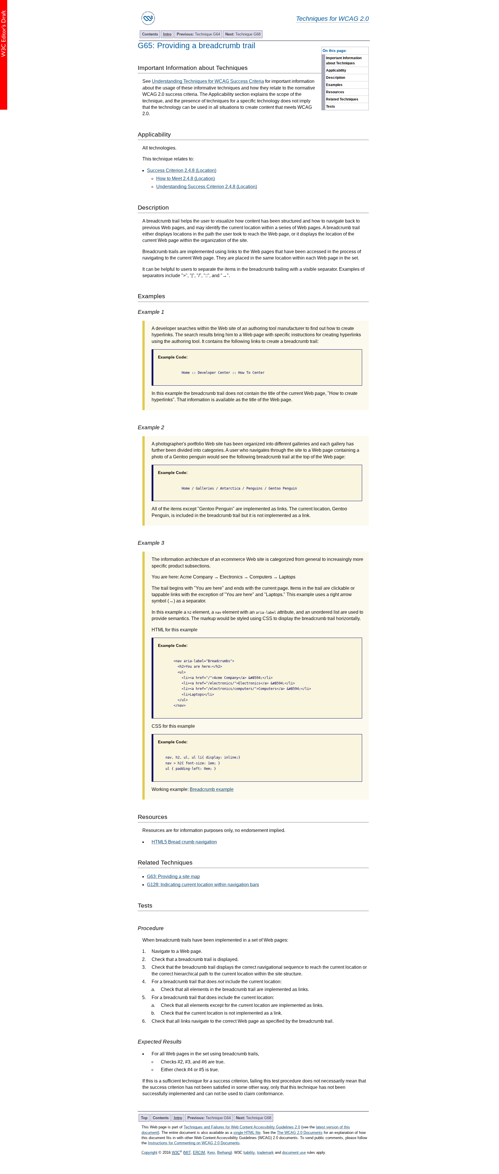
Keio (211, 1152)
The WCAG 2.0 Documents (300, 1132)
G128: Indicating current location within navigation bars (203, 884)
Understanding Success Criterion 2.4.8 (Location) (206, 186)
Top (144, 1118)
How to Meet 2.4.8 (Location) (185, 178)
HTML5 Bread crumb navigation (184, 841)
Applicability (336, 70)
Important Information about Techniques (344, 60)
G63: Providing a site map (173, 876)
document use (294, 1152)
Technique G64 (198, 34)
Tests (330, 106)
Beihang (224, 1152)
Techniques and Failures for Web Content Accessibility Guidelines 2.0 (242, 1127)
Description (335, 78)
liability (249, 1152)
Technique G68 (242, 34)
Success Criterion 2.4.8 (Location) (181, 170)
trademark (265, 1152)
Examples (334, 85)
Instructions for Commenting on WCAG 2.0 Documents (194, 1143)
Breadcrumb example (212, 789)
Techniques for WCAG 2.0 (332, 18)
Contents (150, 34)
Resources (335, 92)
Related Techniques (342, 99)
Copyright (149, 1152)
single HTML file (246, 1132)
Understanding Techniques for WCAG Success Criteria (208, 81)
